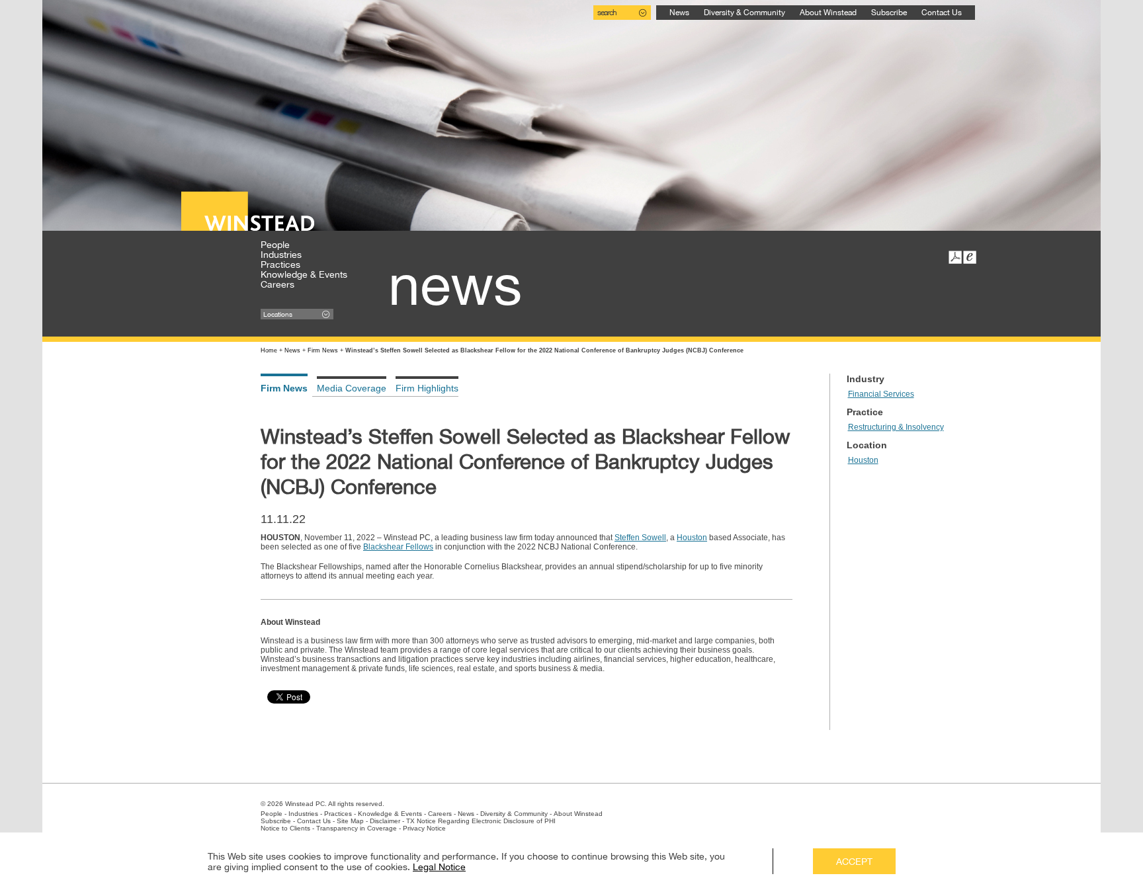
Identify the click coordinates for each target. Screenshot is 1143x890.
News (679, 12)
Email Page (969, 257)
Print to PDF (955, 257)
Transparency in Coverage (356, 828)
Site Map (350, 821)
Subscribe (889, 12)
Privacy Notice (424, 828)
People (275, 244)
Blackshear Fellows (398, 546)
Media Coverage (351, 388)
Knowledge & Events (304, 274)
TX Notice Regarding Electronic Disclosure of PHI (481, 821)
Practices (280, 264)
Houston (692, 537)
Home (269, 350)
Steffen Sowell (640, 537)
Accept (854, 861)
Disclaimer (385, 821)
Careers (277, 284)
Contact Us (941, 12)
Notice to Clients (285, 828)
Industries (281, 254)
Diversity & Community (744, 12)
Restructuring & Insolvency (896, 427)
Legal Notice (439, 867)
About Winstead (828, 12)
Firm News (323, 350)
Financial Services (881, 394)
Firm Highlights (427, 388)
